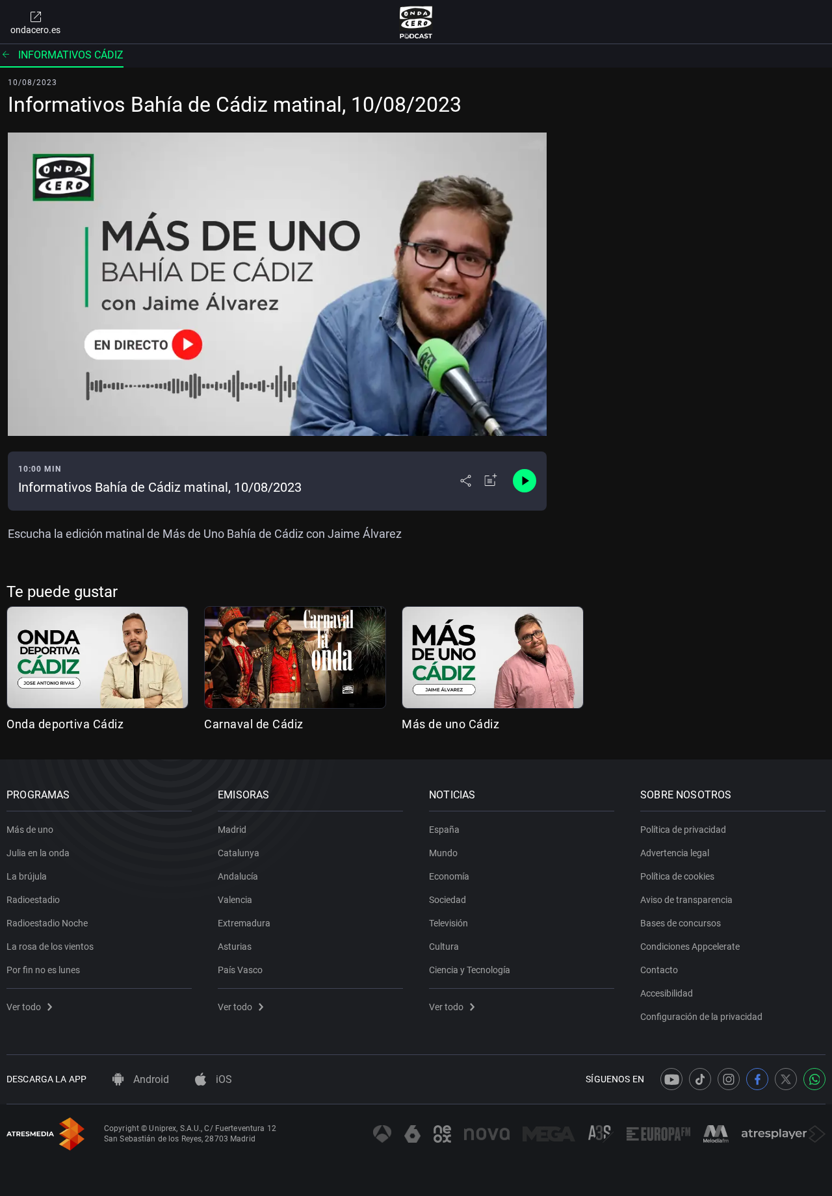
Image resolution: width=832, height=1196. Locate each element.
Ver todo (23, 1007)
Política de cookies (677, 876)
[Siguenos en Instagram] (729, 1079)
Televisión (448, 923)
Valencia (235, 900)
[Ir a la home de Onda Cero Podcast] (416, 22)
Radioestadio (33, 900)
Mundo (443, 853)
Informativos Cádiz (71, 55)
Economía (449, 876)
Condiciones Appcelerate (690, 946)
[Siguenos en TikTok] (700, 1079)
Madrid (232, 829)
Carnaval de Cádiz (254, 724)
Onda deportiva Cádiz (65, 724)
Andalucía (238, 876)
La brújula (26, 876)
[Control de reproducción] (524, 480)
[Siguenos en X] (786, 1079)
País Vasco (240, 970)
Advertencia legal (674, 853)
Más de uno (29, 829)
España (444, 829)
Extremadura (244, 923)
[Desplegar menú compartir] (465, 481)
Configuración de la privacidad (701, 1017)
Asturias (235, 946)
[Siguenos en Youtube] (671, 1079)
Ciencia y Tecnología (469, 970)
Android (150, 1079)
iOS (222, 1079)
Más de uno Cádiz (450, 724)
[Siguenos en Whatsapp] (814, 1079)
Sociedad (447, 900)
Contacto (659, 970)
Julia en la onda (38, 853)
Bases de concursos (680, 923)
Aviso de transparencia (686, 900)
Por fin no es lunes (43, 970)
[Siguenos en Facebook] (757, 1079)
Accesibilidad (666, 993)
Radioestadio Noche (47, 923)
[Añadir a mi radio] (490, 481)
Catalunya (238, 853)
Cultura (444, 946)
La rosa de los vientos (50, 946)
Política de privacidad (683, 829)
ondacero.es (35, 30)
